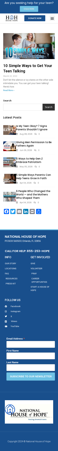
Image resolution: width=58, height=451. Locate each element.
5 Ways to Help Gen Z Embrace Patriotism (29, 160)
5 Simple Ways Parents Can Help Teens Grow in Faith (33, 176)
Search (7, 100)
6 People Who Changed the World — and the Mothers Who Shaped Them (33, 194)
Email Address (15, 338)
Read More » (8, 90)
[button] (52, 18)
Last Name (12, 362)
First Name (12, 350)
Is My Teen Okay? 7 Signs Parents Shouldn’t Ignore (31, 127)
